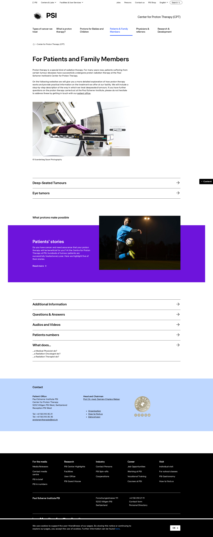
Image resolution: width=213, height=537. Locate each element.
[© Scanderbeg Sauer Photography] (81, 129)
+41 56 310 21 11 (137, 498)
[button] (206, 181)
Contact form (135, 501)
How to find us (95, 414)
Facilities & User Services (70, 2)
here (117, 529)
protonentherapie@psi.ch (45, 419)
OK (174, 528)
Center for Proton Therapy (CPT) (159, 17)
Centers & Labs (47, 2)
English (163, 2)
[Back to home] (44, 15)
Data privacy (94, 417)
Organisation (94, 411)
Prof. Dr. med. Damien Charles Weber (101, 399)
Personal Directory (138, 505)
